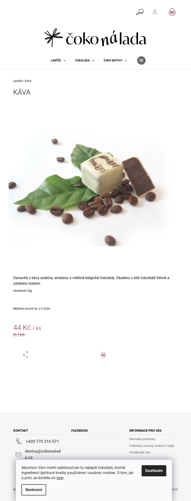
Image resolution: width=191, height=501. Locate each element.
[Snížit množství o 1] (27, 357)
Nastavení (33, 490)
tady (60, 478)
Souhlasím (154, 470)
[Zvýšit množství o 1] (27, 352)
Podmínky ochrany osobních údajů (151, 446)
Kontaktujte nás (139, 452)
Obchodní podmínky (142, 439)
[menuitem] (58, 60)
